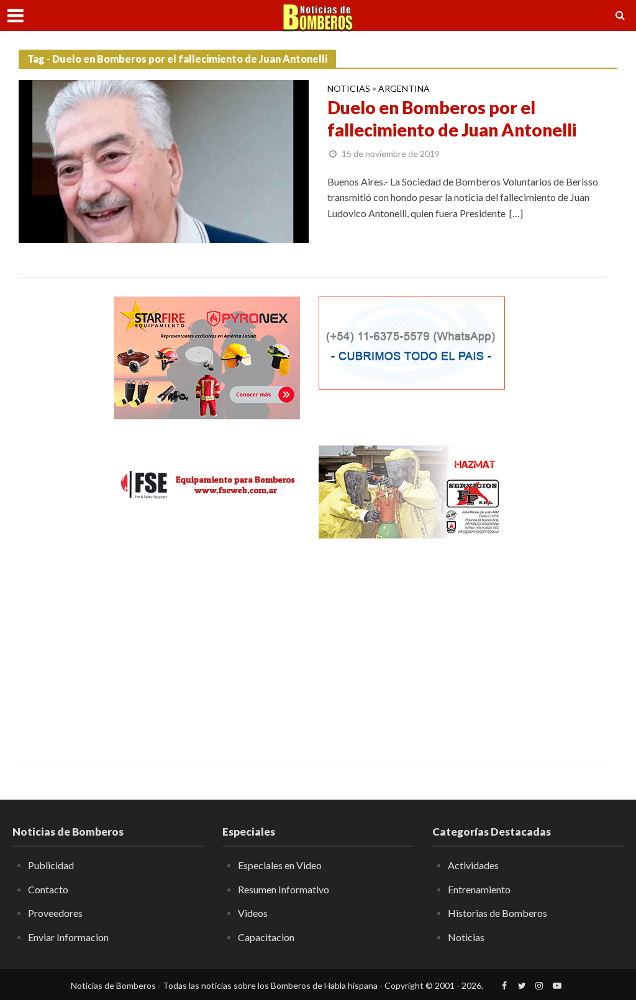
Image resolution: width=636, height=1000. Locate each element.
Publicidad (51, 865)
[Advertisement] (207, 640)
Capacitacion (266, 937)
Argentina (404, 89)
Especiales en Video (280, 865)
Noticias (348, 89)
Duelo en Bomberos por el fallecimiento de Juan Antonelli (451, 118)
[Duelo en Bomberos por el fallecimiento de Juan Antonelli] (164, 160)
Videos (253, 913)
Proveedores (55, 913)
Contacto (48, 889)
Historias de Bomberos (497, 913)
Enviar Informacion (68, 937)
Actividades (473, 865)
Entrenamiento (479, 889)
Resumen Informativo (283, 889)
